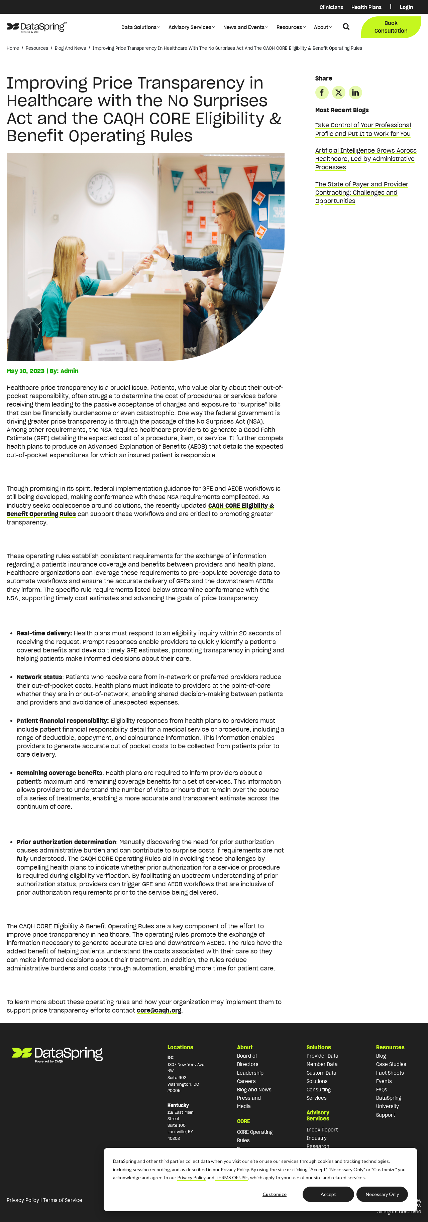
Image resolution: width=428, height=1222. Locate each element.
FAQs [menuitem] (381, 1090)
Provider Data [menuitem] (322, 1056)
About (321, 27)
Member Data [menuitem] (322, 1064)
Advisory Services (190, 27)
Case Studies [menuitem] (391, 1064)
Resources (289, 27)
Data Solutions (138, 27)
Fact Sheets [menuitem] (390, 1073)
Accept (328, 1194)
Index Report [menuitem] (322, 1130)
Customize (274, 1194)
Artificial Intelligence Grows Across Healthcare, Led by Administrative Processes (366, 159)
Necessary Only (382, 1194)
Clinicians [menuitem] (331, 7)
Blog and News (70, 48)
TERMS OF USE (231, 1177)
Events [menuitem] (384, 1081)
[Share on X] (338, 92)
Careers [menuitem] (246, 1081)
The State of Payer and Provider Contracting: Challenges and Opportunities (361, 192)
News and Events (243, 27)
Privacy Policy (191, 1177)
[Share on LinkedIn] (355, 92)
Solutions (319, 1047)
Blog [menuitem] (381, 1056)
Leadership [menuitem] (250, 1073)
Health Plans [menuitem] (366, 7)
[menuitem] (391, 7)
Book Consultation (391, 27)
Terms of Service (62, 1200)
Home (13, 48)
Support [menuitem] (385, 1115)
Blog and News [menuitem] (254, 1090)
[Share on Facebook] (322, 92)
